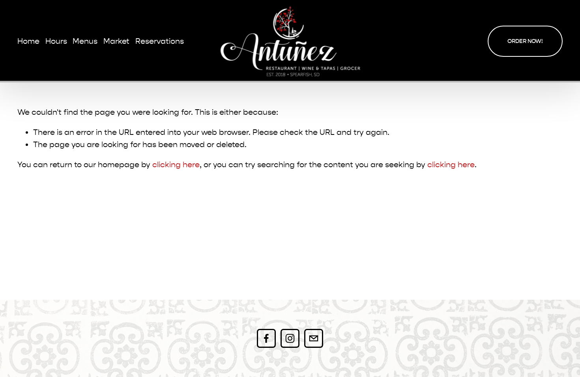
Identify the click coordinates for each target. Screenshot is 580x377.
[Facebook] (266, 338)
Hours (56, 41)
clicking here (176, 164)
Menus (85, 41)
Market (116, 41)
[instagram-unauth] (290, 338)
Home (28, 41)
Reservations (159, 41)
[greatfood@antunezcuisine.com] (313, 338)
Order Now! (525, 41)
